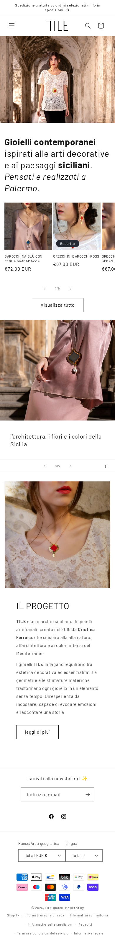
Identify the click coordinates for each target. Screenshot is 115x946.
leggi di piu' (37, 732)
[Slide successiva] (70, 466)
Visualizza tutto (58, 305)
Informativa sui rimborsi (89, 915)
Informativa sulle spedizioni (50, 924)
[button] (11, 25)
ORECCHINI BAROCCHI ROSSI (76, 256)
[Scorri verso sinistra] (44, 288)
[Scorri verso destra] (70, 288)
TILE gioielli (54, 908)
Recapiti (85, 924)
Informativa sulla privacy (44, 915)
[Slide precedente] (44, 466)
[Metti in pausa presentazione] (108, 466)
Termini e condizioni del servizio (43, 933)
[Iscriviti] (87, 794)
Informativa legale (89, 933)
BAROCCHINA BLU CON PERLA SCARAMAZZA (23, 258)
